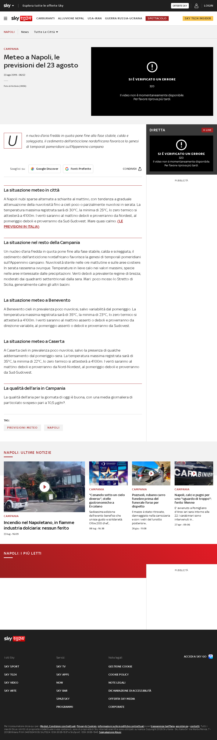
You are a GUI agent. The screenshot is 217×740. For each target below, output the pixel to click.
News (25, 32)
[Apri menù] (5, 18)
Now (59, 682)
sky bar (61, 690)
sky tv (60, 666)
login (208, 5)
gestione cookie (120, 666)
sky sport (11, 666)
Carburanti (45, 18)
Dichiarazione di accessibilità (129, 690)
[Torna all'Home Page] (21, 18)
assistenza (182, 726)
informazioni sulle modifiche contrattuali (121, 726)
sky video (11, 682)
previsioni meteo (22, 427)
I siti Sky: (9, 657)
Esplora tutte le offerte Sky (43, 5)
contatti (195, 726)
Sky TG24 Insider (198, 18)
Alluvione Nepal (71, 18)
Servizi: (60, 657)
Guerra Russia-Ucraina (123, 18)
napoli (53, 427)
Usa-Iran (95, 18)
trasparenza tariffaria (163, 726)
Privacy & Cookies (87, 726)
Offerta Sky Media (121, 698)
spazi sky (63, 698)
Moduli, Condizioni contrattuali (58, 726)
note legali (116, 682)
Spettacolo (157, 18)
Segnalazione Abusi (110, 732)
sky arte (10, 690)
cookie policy (118, 674)
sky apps (62, 674)
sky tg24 (10, 674)
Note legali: (115, 657)
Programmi (64, 706)
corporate (116, 706)
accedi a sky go (195, 656)
